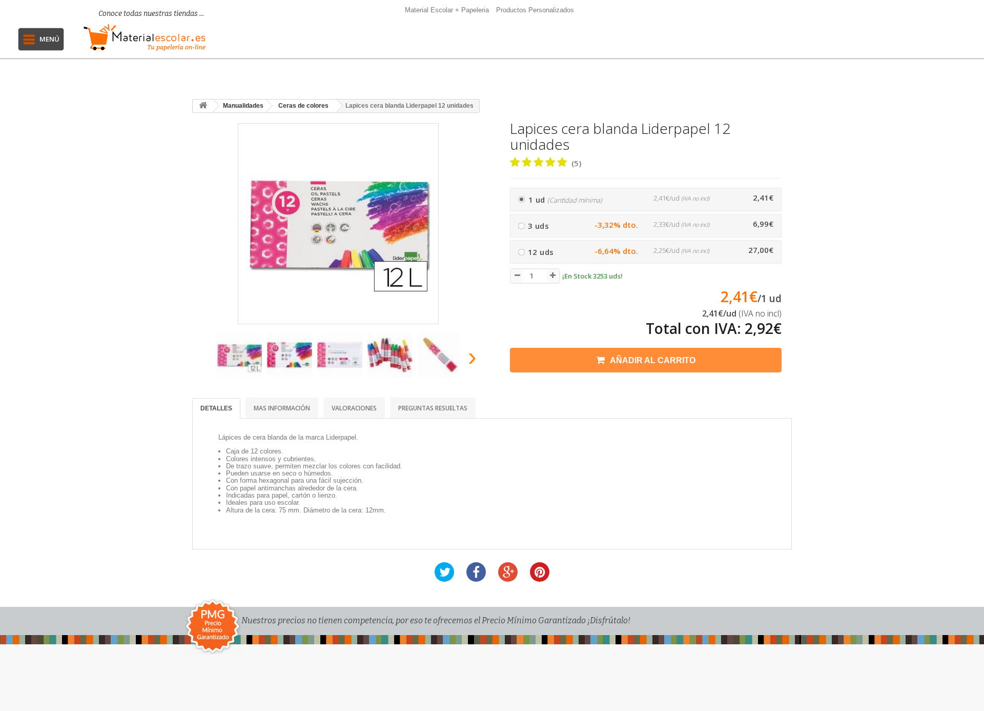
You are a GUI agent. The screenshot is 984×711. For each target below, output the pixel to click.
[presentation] (204, 359)
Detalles (216, 408)
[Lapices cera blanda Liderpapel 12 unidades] (239, 355)
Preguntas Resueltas (432, 408)
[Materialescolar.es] (145, 37)
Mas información (282, 408)
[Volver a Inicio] (203, 106)
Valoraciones (354, 408)
